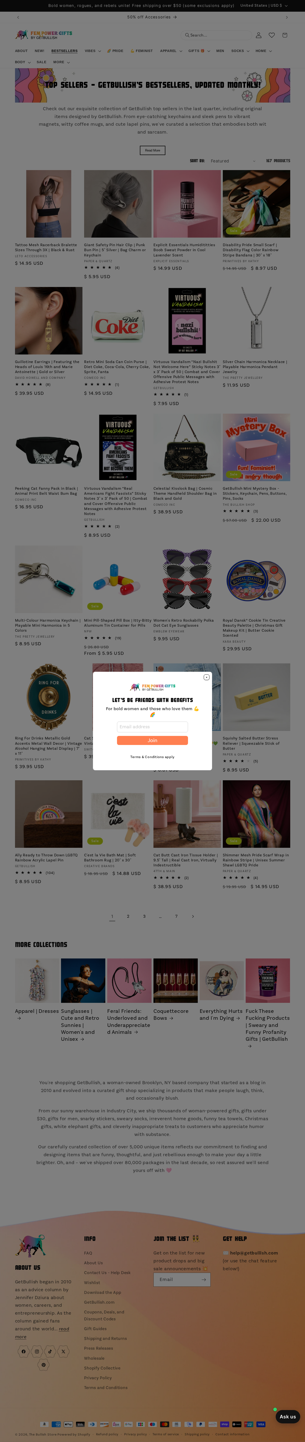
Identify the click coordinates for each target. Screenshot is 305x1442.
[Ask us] (288, 1416)
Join (152, 740)
